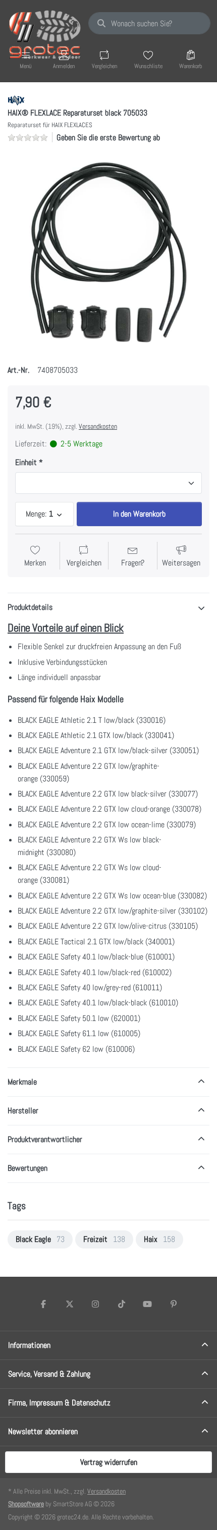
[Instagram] (95, 1304)
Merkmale (22, 1081)
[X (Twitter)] (70, 1304)
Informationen (29, 1345)
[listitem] (108, 252)
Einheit (26, 463)
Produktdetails (30, 607)
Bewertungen (27, 1168)
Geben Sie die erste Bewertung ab (108, 137)
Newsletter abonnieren (43, 1431)
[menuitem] (40, 1239)
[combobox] (149, 23)
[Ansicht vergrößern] (108, 252)
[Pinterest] (173, 1304)
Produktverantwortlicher (45, 1139)
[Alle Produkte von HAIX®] (16, 99)
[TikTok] (122, 1304)
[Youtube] (148, 1304)
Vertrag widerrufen (108, 1462)
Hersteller (23, 1110)
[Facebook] (43, 1304)
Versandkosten (98, 426)
